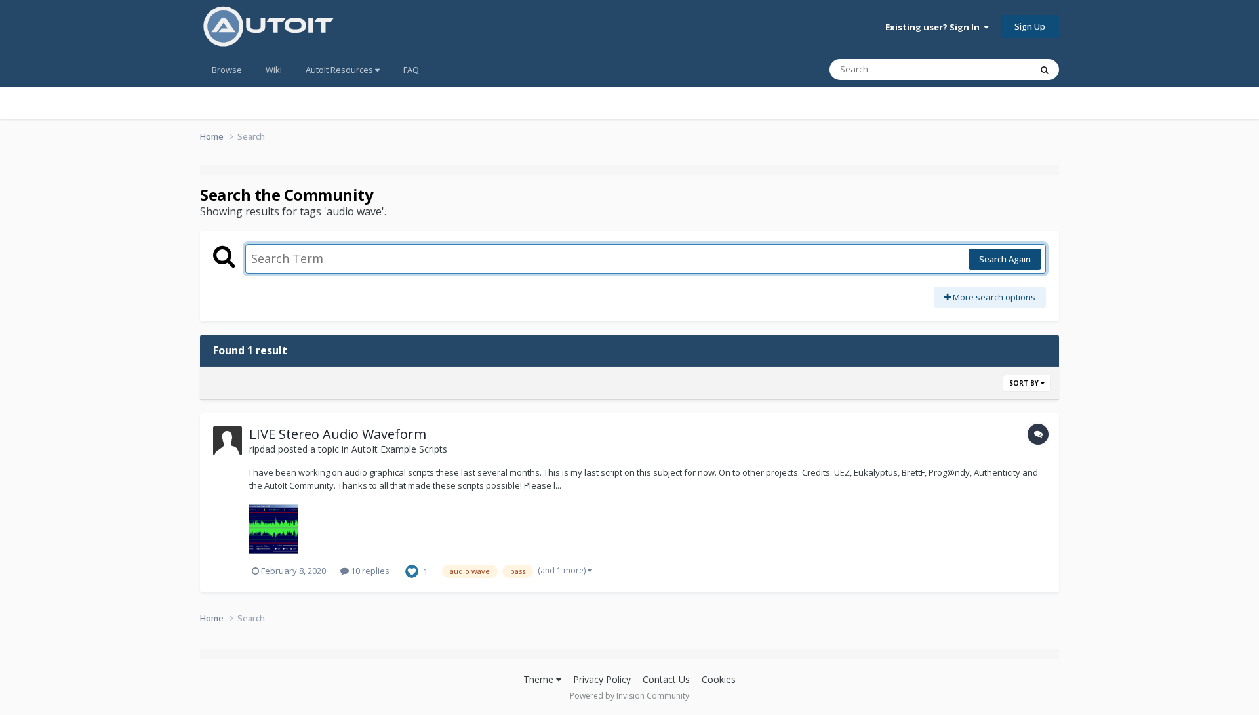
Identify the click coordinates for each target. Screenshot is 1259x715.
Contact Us (666, 679)
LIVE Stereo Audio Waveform (337, 434)
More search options (993, 297)
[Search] (1044, 69)
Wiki (274, 69)
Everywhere (991, 69)
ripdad (262, 449)
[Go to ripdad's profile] (227, 440)
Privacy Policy (602, 679)
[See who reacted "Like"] (412, 570)
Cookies (719, 679)
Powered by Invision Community (629, 695)
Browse (227, 69)
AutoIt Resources (340, 69)
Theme (539, 679)
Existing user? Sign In (934, 27)
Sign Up (1029, 26)
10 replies (369, 571)
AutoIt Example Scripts (399, 449)
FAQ (411, 69)
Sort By (1025, 383)
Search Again (1005, 259)
